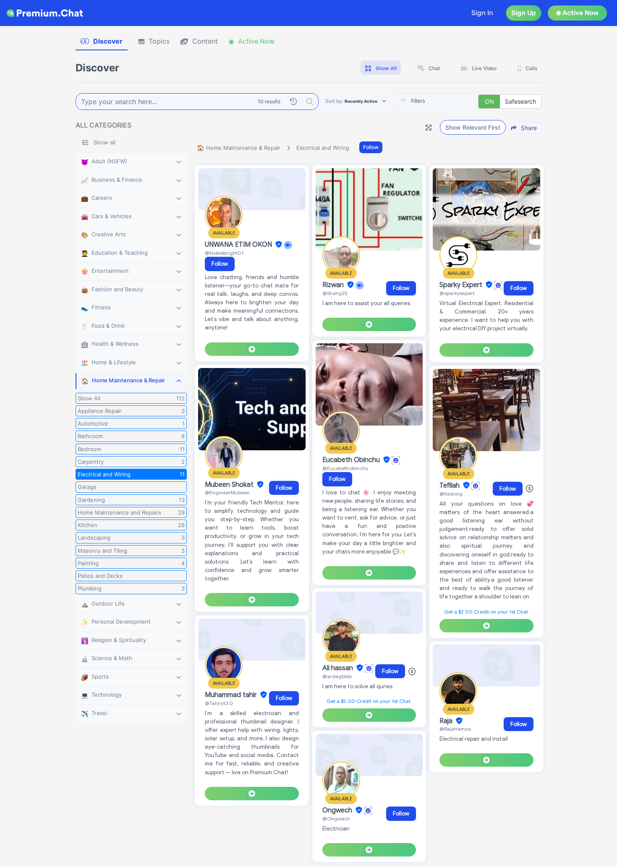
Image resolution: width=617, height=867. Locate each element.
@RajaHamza (455, 729)
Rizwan (333, 285)
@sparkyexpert (457, 293)
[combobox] (436, 101)
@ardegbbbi (337, 676)
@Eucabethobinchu (345, 468)
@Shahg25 (335, 293)
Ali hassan (338, 668)
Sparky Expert (461, 285)
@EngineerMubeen (227, 492)
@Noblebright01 (224, 253)
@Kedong (451, 494)
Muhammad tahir (232, 695)
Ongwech (338, 810)
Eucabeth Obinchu (352, 460)
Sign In (482, 13)
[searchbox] (448, 101)
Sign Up (523, 13)
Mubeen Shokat (230, 485)
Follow (371, 147)
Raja (446, 721)
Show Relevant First (472, 127)
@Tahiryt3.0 (219, 703)
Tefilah (450, 485)
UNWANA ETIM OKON (239, 244)
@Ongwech (336, 818)
